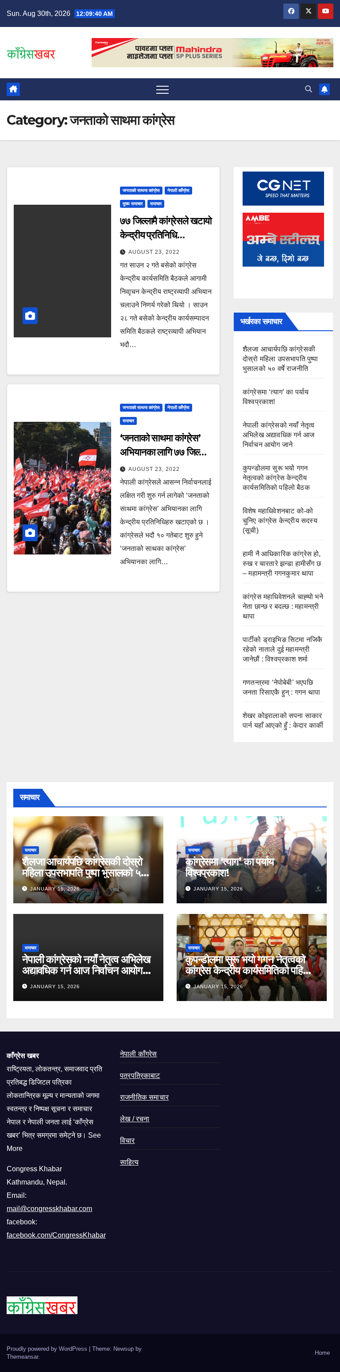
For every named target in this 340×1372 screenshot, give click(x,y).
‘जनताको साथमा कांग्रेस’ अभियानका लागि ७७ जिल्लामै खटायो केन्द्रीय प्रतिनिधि (165, 452)
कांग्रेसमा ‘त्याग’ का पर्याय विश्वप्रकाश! (229, 867)
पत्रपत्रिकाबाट (140, 1075)
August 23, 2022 (154, 252)
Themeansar (22, 1356)
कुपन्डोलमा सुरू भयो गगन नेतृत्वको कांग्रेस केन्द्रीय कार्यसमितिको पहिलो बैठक (276, 477)
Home (322, 1352)
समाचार (156, 203)
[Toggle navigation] (162, 89)
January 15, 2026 (55, 888)
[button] (308, 89)
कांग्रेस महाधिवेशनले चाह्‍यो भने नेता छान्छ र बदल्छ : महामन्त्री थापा (283, 606)
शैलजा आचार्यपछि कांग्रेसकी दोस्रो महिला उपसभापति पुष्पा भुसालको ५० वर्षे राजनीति (280, 358)
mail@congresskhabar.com (49, 1208)
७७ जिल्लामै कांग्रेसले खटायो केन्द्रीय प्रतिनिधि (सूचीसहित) (166, 235)
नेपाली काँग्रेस (178, 190)
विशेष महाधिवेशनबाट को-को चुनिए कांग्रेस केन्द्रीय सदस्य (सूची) (280, 520)
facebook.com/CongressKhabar (56, 1235)
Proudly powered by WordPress (48, 1348)
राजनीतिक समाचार (144, 1097)
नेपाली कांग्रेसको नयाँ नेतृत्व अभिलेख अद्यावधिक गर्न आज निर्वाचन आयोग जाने (278, 434)
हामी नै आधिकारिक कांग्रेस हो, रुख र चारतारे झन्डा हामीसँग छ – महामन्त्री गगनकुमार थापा (282, 563)
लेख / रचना (135, 1119)
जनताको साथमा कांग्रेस (141, 190)
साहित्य (129, 1162)
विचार (127, 1140)
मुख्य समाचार (133, 203)
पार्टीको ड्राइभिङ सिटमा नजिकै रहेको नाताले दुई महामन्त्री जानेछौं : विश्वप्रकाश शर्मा (282, 649)
